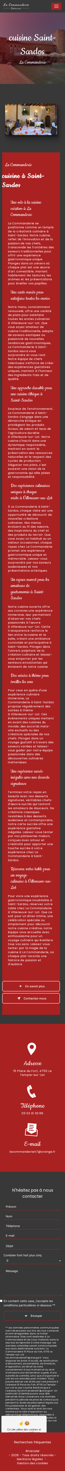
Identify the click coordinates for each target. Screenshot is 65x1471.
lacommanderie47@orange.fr (32, 1152)
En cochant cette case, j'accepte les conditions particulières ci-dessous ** (29, 1303)
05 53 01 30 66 (32, 1113)
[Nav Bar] (56, 6)
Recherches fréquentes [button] (32, 1442)
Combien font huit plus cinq (23, 1255)
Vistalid (33, 1451)
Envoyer (36, 1316)
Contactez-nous (35, 998)
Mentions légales (30, 1459)
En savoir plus (35, 986)
